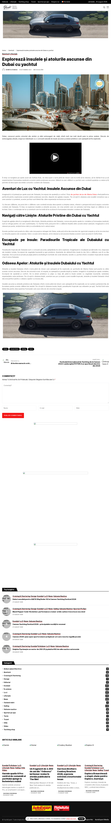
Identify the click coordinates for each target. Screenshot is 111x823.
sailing (24, 349)
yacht (31, 349)
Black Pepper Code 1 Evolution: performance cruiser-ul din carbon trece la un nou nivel (49, 612)
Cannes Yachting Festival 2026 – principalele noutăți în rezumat (39, 624)
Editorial (56, 682)
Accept (81, 819)
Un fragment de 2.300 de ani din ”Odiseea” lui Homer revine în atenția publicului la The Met (41, 774)
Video (56, 726)
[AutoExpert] (42, 808)
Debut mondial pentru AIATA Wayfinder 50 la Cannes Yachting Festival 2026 (44, 599)
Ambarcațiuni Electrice (56, 669)
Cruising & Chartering (56, 675)
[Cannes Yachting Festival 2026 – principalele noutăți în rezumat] (6, 624)
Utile (56, 723)
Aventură (11, 50)
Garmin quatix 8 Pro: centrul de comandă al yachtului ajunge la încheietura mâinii (14, 777)
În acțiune (56, 689)
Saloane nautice (56, 709)
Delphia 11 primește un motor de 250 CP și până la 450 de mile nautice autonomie (46, 649)
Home (4, 50)
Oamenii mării (56, 702)
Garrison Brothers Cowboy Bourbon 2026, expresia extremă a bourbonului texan (69, 774)
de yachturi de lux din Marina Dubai (84, 194)
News (56, 699)
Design (56, 679)
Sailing (56, 706)
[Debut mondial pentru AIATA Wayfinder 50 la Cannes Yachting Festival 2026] (6, 599)
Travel (56, 719)
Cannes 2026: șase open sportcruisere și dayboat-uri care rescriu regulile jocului (47, 637)
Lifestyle (56, 696)
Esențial (56, 686)
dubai (5, 349)
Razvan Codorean (10, 793)
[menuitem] (65, 2)
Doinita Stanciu (11, 69)
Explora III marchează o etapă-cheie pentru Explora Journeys (96, 776)
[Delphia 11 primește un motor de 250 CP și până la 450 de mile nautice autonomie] (6, 649)
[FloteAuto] (61, 808)
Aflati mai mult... (71, 819)
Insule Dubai (14, 349)
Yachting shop (56, 729)
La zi (56, 692)
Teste (56, 716)
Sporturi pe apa (56, 713)
